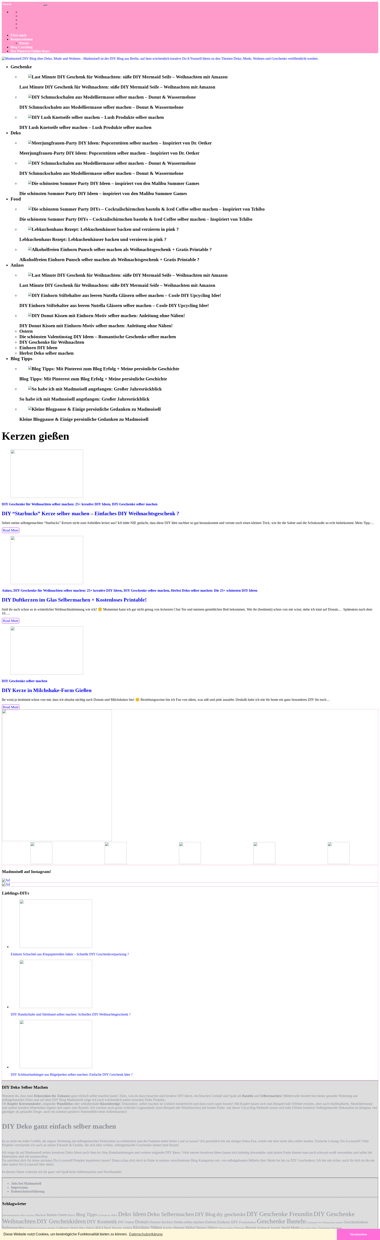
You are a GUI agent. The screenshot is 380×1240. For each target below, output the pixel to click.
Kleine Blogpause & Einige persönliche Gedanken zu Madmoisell (83, 419)
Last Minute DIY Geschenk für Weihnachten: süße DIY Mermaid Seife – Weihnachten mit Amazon (117, 87)
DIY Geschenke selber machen (134, 504)
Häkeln (90, 1227)
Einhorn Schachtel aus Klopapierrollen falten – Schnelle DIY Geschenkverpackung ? (70, 954)
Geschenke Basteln (281, 1221)
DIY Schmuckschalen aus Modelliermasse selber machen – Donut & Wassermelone (101, 107)
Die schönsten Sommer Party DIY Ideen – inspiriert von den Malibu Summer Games (103, 193)
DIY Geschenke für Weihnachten (51, 342)
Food (16, 199)
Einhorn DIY (227, 1222)
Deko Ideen (132, 1214)
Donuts (142, 1221)
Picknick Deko (225, 1228)
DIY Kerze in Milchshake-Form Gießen (46, 690)
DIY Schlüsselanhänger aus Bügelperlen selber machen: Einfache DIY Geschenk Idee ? (72, 1074)
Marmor (179, 1227)
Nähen (212, 1228)
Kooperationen (22, 39)
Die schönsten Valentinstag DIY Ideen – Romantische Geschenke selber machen (97, 336)
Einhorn (210, 1222)
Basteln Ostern (57, 1215)
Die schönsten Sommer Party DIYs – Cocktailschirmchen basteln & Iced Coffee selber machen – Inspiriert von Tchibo (135, 219)
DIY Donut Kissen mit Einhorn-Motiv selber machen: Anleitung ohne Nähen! (96, 325)
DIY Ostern (126, 1222)
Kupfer (168, 1227)
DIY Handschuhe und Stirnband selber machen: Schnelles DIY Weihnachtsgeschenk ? (71, 1014)
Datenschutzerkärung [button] (146, 1234)
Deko (16, 133)
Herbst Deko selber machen (46, 353)
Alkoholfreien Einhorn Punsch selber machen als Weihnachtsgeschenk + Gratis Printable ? (109, 259)
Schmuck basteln (268, 1227)
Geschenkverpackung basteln (40, 1228)
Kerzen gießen (122, 1227)
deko (114, 1215)
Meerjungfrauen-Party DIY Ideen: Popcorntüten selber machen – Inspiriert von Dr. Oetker (109, 153)
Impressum (19, 1187)
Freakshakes (247, 1222)
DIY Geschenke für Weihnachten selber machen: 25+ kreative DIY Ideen (56, 504)
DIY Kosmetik (102, 1221)
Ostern (26, 331)
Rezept (250, 1228)
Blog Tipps (21, 358)
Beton (71, 1215)
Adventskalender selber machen (18, 1215)
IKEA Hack (103, 1227)
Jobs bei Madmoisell (26, 1183)
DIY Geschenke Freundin (280, 1213)
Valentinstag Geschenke (330, 1228)
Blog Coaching (22, 47)
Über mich (18, 35)
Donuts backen (161, 1222)
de (109, 1215)
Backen (40, 1215)
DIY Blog (205, 1214)
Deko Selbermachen (170, 1214)
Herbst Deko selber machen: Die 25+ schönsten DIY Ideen (214, 590)
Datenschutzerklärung (27, 1191)
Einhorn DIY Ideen (38, 347)
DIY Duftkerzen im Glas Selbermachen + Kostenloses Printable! (74, 600)
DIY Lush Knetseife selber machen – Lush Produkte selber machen (85, 127)
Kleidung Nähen (147, 1227)
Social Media (290, 1227)
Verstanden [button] (358, 1234)
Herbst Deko (77, 1227)
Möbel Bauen (196, 1228)
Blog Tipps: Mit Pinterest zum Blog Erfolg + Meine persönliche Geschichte (93, 378)
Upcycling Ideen (308, 1228)
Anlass (17, 265)
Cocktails (102, 1215)
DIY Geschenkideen (61, 1221)
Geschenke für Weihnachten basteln (325, 1222)
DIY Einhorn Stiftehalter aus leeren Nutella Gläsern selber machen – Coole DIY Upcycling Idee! (114, 305)
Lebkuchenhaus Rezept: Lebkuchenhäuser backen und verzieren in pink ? (92, 239)
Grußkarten (62, 1227)
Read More (10, 530)
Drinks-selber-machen (189, 1222)
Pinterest (239, 1227)
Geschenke (21, 66)
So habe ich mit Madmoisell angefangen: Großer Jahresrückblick (84, 399)
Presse (24, 43)
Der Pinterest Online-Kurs (30, 51)
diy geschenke (231, 1214)
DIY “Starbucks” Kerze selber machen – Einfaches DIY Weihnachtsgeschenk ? (90, 513)
